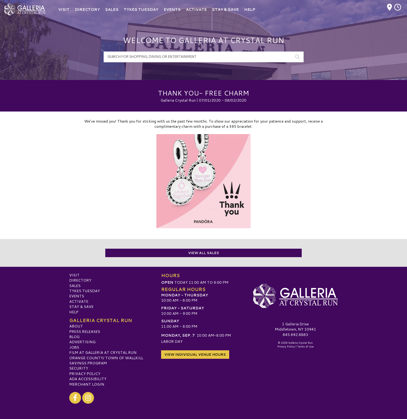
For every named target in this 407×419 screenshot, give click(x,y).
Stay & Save (81, 306)
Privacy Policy (84, 373)
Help (73, 312)
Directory (80, 280)
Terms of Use (305, 346)
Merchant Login (86, 384)
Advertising (82, 341)
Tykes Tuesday (84, 290)
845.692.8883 (295, 334)
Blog (74, 336)
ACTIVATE (78, 301)
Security (78, 368)
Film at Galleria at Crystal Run (103, 352)
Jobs (74, 347)
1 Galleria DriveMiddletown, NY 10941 (295, 326)
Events (76, 296)
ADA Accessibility (87, 378)
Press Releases (84, 331)
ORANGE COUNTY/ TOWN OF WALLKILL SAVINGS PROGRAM (106, 360)
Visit (74, 275)
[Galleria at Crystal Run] (295, 295)
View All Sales (203, 253)
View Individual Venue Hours (195, 354)
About (76, 326)
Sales (75, 285)
